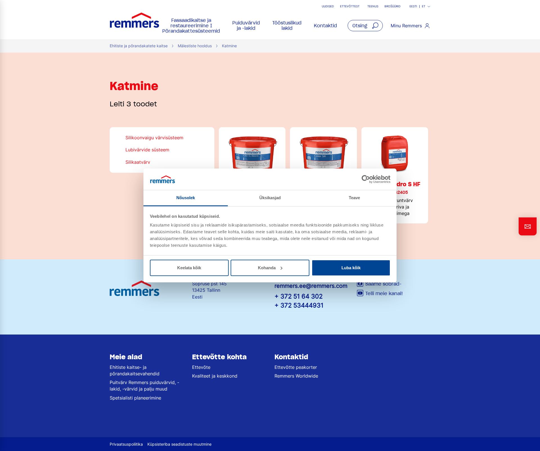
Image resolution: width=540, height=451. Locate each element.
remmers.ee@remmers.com (310, 285)
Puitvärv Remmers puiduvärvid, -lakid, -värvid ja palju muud (144, 386)
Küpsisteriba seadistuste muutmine (179, 444)
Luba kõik (351, 267)
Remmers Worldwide (296, 376)
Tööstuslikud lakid (287, 25)
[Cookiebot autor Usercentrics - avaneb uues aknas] (365, 179)
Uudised (328, 6)
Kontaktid (325, 25)
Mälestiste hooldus (195, 45)
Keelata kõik (189, 267)
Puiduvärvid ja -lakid (246, 25)
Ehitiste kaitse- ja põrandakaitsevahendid (134, 370)
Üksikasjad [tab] (270, 197)
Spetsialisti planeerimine (135, 398)
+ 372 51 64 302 (298, 296)
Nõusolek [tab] (185, 197)
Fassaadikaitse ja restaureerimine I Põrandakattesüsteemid (191, 25)
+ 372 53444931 (298, 305)
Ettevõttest (349, 6)
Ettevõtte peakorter (295, 367)
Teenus (372, 6)
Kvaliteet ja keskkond (214, 376)
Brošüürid (392, 6)
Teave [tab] (354, 197)
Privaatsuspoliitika (126, 444)
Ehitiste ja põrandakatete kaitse (139, 45)
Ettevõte (201, 367)
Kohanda (267, 267)
